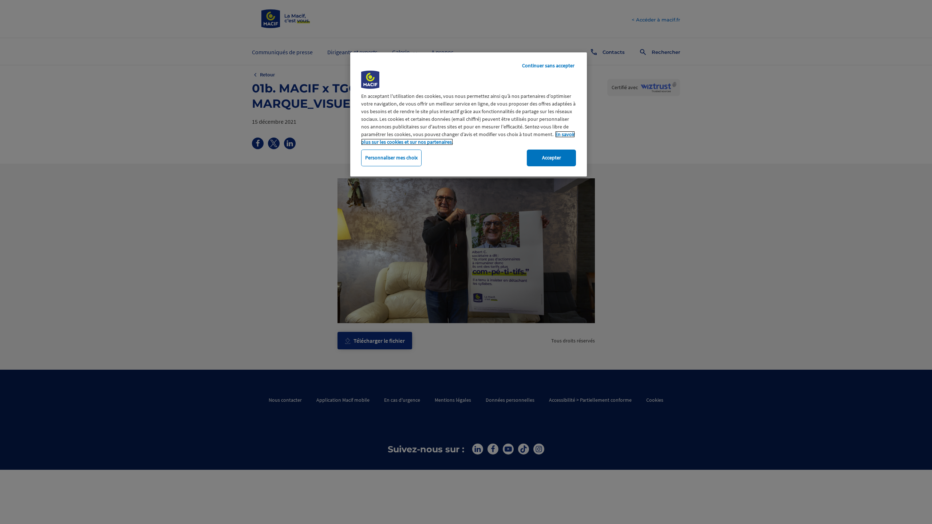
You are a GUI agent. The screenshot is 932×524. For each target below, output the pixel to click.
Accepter (551, 157)
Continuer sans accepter (548, 65)
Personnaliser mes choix (391, 157)
